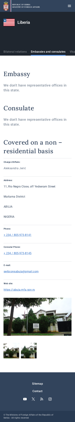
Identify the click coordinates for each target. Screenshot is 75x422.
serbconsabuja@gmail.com (21, 271)
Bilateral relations (15, 51)
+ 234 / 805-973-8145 (17, 253)
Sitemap (37, 383)
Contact (37, 391)
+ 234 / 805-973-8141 (17, 235)
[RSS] (42, 399)
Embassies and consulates (48, 51)
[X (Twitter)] (33, 399)
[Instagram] (50, 399)
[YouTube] (25, 399)
